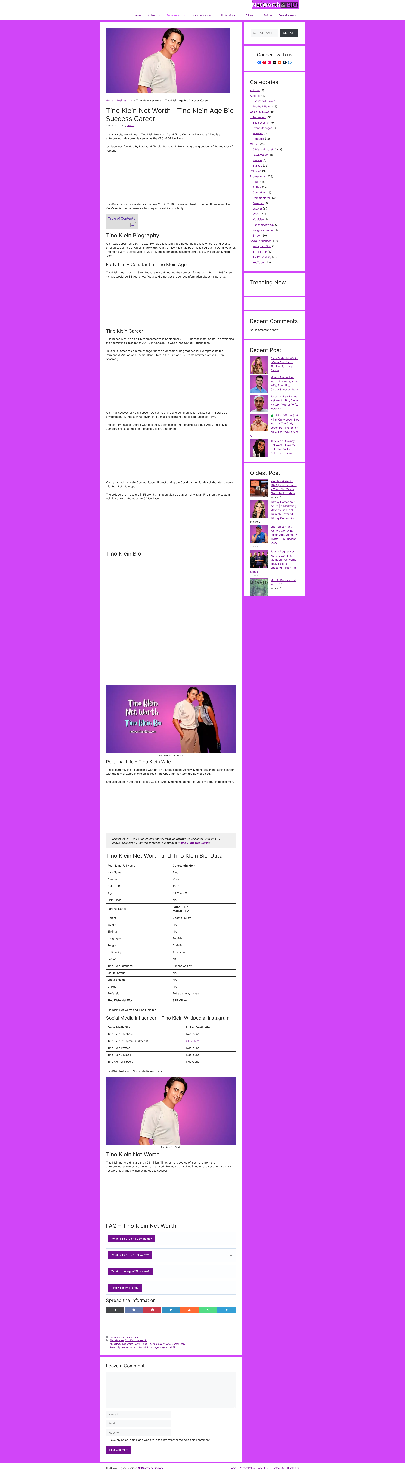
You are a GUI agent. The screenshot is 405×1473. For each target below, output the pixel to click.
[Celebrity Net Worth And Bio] (275, 5)
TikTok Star (260, 251)
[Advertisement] (171, 179)
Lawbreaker (260, 154)
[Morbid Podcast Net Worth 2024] (259, 588)
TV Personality (262, 257)
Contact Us (278, 1468)
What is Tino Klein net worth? (130, 1255)
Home (137, 15)
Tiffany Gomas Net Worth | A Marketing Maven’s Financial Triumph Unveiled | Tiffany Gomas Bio (283, 510)
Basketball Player (264, 101)
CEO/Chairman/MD (264, 149)
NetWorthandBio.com (150, 1468)
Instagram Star (262, 246)
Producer (258, 138)
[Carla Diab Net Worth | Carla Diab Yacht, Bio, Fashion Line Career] (259, 366)
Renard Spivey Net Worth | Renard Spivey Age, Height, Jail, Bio (143, 1347)
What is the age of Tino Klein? (130, 1271)
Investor (258, 133)
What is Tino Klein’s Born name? (131, 1238)
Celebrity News (287, 15)
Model (257, 214)
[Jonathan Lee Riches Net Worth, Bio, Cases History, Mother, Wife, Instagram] (259, 404)
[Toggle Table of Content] (131, 225)
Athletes (152, 15)
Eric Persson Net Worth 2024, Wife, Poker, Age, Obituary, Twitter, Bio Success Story (284, 534)
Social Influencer (201, 15)
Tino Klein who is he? (124, 1287)
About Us (263, 1468)
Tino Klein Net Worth (136, 1340)
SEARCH (288, 32)
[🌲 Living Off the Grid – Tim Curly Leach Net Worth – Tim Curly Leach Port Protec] (259, 423)
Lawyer (257, 208)
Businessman (124, 100)
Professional (228, 15)
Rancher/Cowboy (263, 224)
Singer (257, 235)
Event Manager (262, 128)
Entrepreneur (174, 15)
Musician (258, 219)
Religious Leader (263, 230)
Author (257, 187)
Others (249, 15)
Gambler (258, 203)
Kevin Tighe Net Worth (194, 842)
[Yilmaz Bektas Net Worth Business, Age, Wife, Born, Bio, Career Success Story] (259, 385)
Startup (257, 165)
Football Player (262, 106)
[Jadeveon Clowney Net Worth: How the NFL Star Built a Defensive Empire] (259, 448)
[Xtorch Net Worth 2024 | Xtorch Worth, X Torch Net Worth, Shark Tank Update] (259, 489)
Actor (256, 181)
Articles (268, 15)
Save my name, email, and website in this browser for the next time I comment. (159, 1440)
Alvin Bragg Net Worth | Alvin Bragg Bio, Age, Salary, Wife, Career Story (147, 1343)
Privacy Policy (247, 1468)
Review (257, 160)
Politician (255, 171)
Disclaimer (293, 1468)
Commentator (261, 198)
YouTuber (259, 262)
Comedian (259, 192)
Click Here (192, 1041)
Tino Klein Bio (117, 1340)
